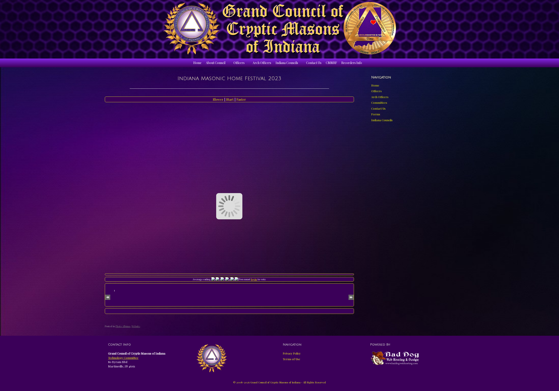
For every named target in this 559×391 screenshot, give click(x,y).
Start (230, 99)
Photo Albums (123, 326)
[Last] (351, 296)
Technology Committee (123, 358)
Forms (375, 114)
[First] (107, 296)
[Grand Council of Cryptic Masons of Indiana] (279, 28)
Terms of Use (291, 359)
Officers (239, 63)
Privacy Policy (292, 353)
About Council (215, 63)
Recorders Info (351, 63)
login (254, 279)
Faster (241, 99)
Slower (218, 99)
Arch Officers (262, 63)
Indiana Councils (287, 63)
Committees (379, 102)
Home (197, 63)
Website (135, 326)
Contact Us (313, 63)
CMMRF (331, 63)
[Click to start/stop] (229, 311)
